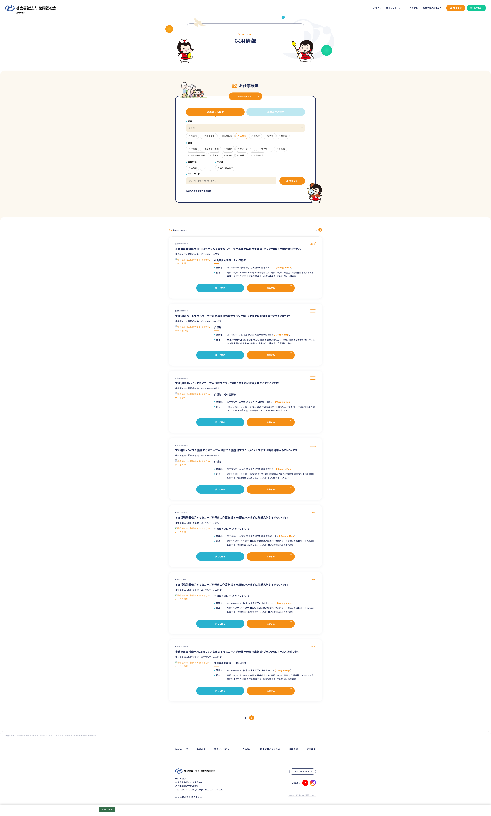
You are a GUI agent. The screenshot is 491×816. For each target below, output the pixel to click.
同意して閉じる (107, 809)
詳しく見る (220, 287)
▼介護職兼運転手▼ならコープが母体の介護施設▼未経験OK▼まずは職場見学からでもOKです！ (231, 517)
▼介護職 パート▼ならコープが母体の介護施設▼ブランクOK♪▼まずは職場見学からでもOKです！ (232, 316)
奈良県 (58, 735)
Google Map (284, 267)
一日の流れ (412, 8)
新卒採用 (478, 8)
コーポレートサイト (301, 771)
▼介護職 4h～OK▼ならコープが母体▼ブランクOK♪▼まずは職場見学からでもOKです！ (227, 383)
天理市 (67, 735)
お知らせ (377, 8)
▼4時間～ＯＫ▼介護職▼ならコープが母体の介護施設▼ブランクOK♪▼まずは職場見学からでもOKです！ (237, 450)
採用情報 (457, 8)
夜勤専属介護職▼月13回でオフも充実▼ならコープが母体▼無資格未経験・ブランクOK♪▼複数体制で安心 (238, 249)
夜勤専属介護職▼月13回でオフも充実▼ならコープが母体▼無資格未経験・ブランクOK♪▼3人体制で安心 (237, 651)
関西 (51, 735)
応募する (271, 287)
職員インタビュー (394, 8)
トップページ (181, 749)
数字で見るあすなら (432, 8)
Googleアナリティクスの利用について (302, 795)
